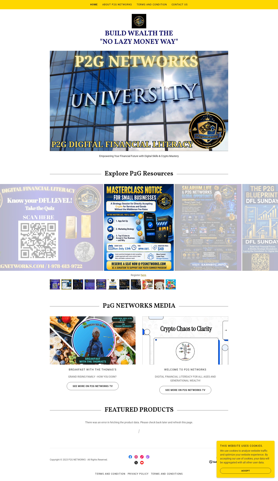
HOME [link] (94, 4)
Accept (245, 470)
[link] (139, 20)
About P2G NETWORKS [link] (117, 4)
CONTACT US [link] (180, 4)
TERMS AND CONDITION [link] (152, 4)
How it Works (139, 275)
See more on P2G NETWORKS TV (93, 394)
